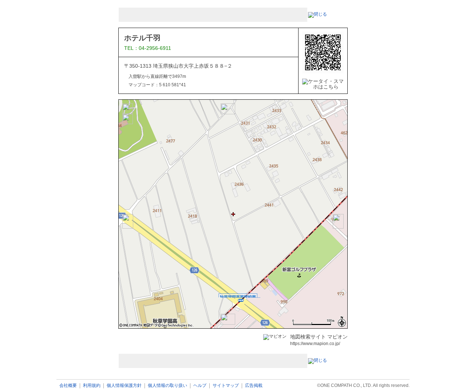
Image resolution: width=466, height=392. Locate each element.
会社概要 (68, 385)
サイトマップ (226, 385)
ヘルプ (199, 385)
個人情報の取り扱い (167, 385)
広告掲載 (253, 385)
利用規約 (91, 385)
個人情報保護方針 (124, 385)
